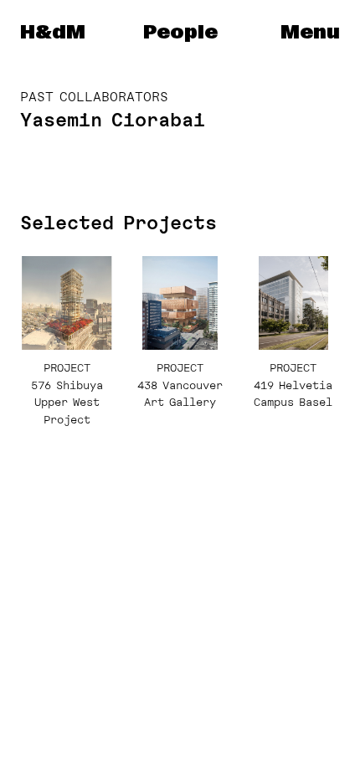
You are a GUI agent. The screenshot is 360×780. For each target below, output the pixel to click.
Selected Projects (118, 222)
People (180, 32)
